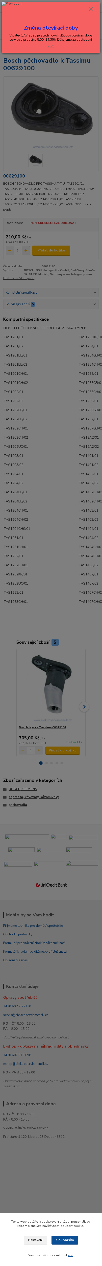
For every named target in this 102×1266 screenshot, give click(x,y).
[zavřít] (91, 9)
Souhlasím (65, 1240)
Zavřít (51, 46)
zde (70, 1255)
